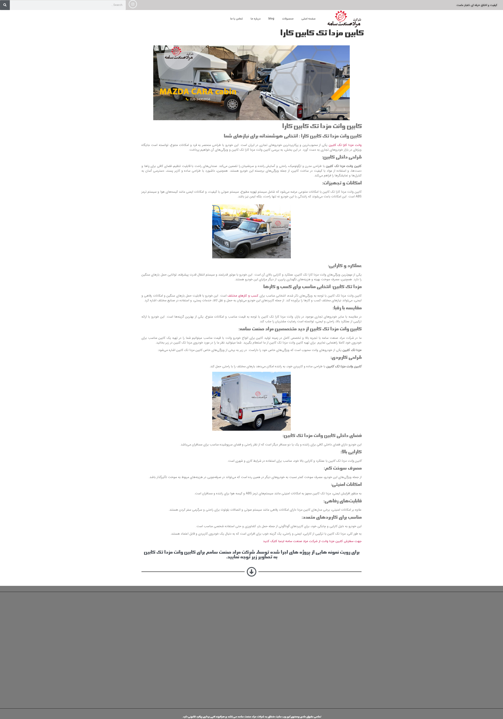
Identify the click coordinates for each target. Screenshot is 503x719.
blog (271, 19)
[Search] (5, 5)
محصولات (288, 19)
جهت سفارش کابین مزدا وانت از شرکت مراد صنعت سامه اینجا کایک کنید (312, 541)
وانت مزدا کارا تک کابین (345, 145)
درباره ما (256, 19)
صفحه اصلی (308, 19)
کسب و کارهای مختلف (243, 296)
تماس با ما (236, 19)
